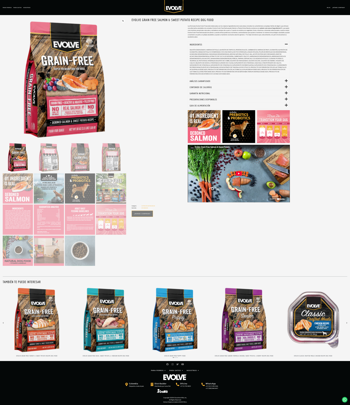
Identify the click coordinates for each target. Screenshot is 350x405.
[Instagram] (172, 364)
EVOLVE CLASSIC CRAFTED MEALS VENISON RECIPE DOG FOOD (244, 356)
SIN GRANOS (144, 208)
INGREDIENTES (196, 44)
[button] (123, 21)
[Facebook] (167, 364)
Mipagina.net (171, 402)
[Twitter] (177, 364)
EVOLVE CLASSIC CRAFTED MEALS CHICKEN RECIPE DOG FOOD (37, 356)
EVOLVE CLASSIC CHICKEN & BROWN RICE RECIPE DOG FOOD (313, 356)
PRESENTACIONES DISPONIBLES (203, 99)
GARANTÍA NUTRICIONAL (200, 93)
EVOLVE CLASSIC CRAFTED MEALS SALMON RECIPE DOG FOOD (106, 356)
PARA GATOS (17, 7)
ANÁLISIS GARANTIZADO (200, 81)
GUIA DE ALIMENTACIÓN (200, 105)
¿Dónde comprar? (338, 7)
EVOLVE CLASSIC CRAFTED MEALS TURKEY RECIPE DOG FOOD (175, 356)
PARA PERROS (7, 7)
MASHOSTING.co (183, 402)
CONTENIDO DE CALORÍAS (201, 87)
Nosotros (26, 7)
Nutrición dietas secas (148, 206)
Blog (328, 7)
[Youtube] (182, 364)
